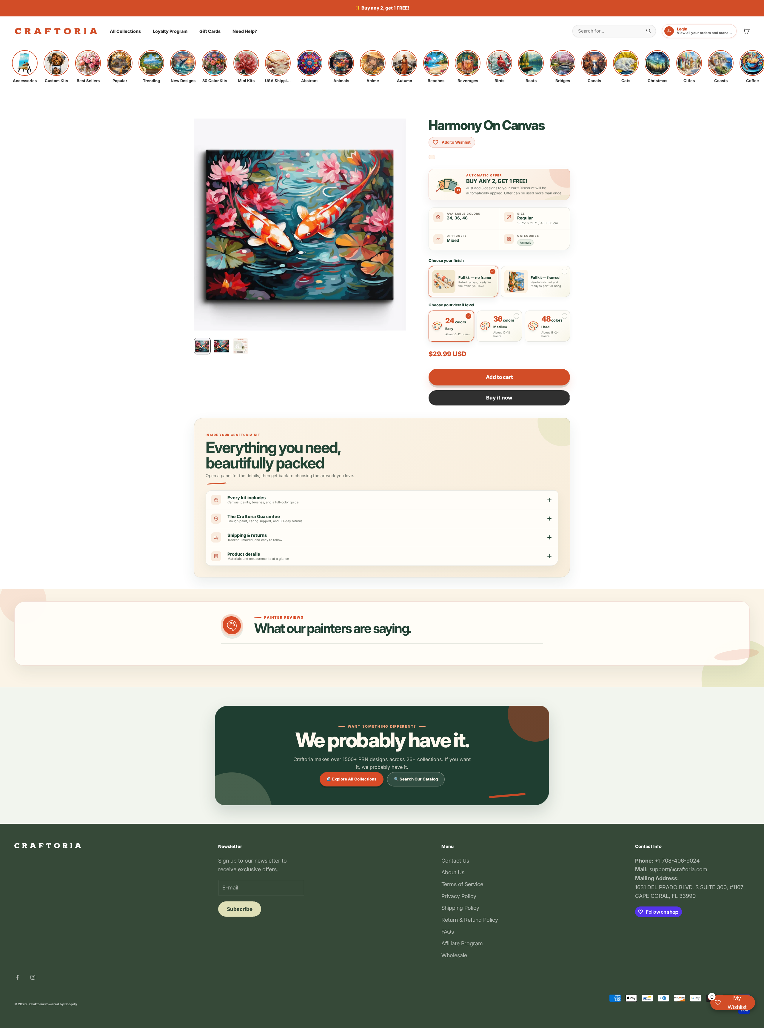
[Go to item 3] (240, 346)
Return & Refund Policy (469, 920)
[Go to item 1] (202, 346)
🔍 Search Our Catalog (416, 779)
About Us (452, 872)
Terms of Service (462, 884)
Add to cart (499, 377)
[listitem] (25, 66)
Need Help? (244, 31)
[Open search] (648, 30)
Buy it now (499, 398)
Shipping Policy (460, 908)
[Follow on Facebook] (17, 977)
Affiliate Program (462, 943)
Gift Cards (210, 31)
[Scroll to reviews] (432, 157)
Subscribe (239, 909)
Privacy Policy (458, 896)
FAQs (447, 932)
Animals (525, 242)
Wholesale (454, 955)
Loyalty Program (170, 31)
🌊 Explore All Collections (351, 779)
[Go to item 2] (221, 346)
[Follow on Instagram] (33, 977)
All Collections (125, 31)
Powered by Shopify (60, 1004)
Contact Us (455, 861)
